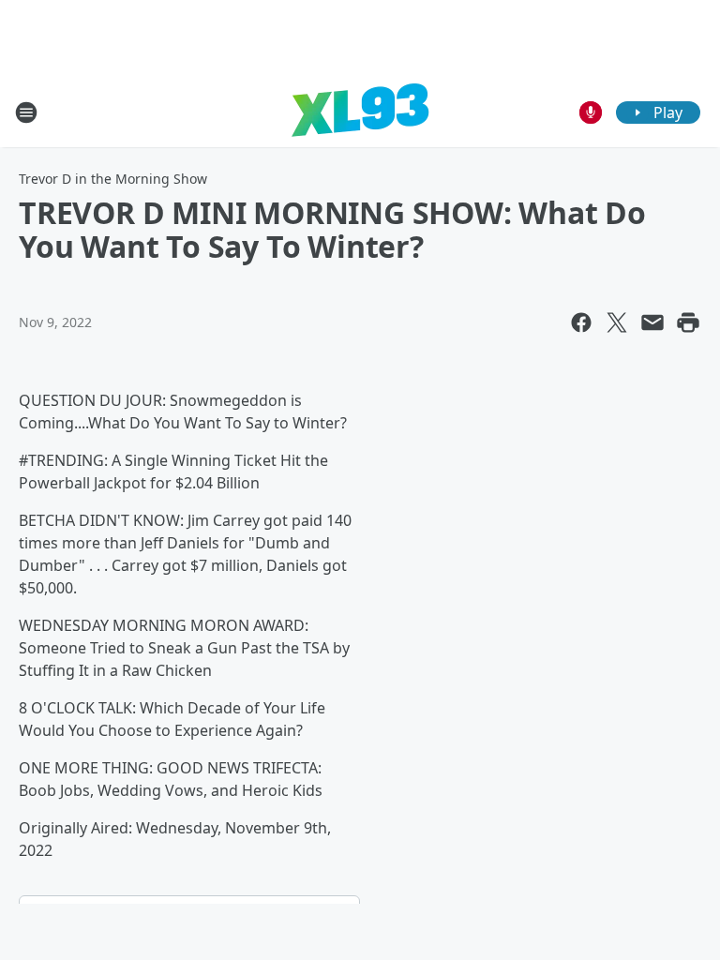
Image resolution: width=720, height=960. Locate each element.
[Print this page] (688, 322)
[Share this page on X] (617, 322)
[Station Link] (360, 112)
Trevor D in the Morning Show (113, 179)
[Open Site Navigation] (26, 112)
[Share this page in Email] (652, 322)
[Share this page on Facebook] (581, 322)
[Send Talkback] (590, 112)
